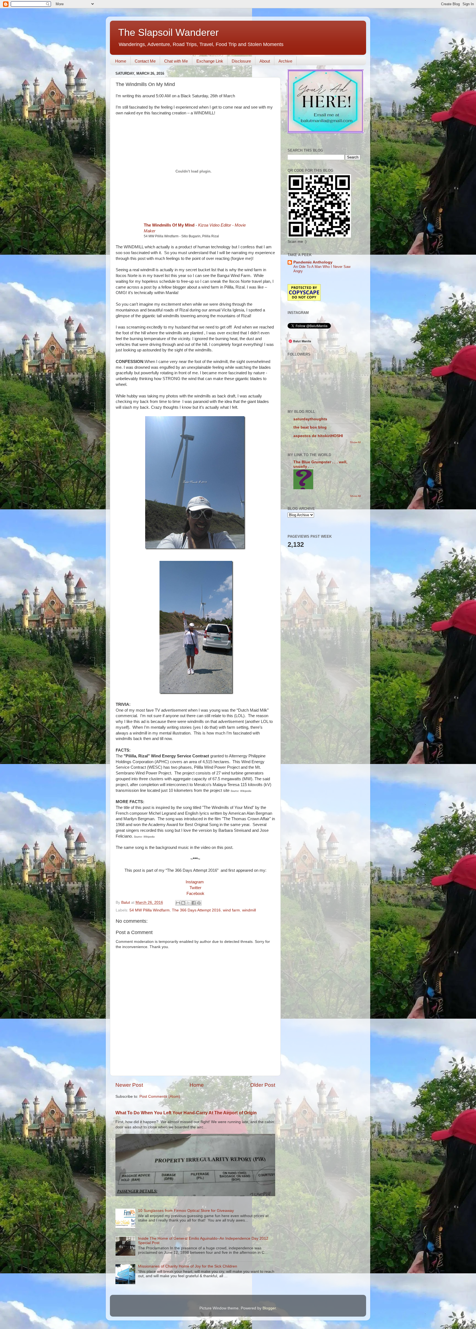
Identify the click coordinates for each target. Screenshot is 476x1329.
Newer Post (129, 1085)
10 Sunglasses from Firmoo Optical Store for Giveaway (186, 1211)
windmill (249, 910)
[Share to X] (188, 903)
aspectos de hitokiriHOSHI (318, 436)
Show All (355, 442)
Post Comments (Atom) (159, 1096)
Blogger (269, 1308)
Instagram (195, 882)
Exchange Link (209, 61)
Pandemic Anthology (312, 262)
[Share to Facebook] (193, 903)
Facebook (195, 893)
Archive (285, 61)
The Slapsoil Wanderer (168, 32)
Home (120, 61)
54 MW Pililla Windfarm (149, 910)
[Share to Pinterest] (199, 903)
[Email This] (178, 903)
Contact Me (145, 61)
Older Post (262, 1085)
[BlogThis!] (183, 903)
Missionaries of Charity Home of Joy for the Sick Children (187, 1266)
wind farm (231, 910)
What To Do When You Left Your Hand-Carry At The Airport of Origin (186, 1112)
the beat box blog (310, 427)
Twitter (195, 888)
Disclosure (241, 61)
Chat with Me (176, 61)
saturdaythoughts (310, 419)
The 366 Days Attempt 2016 (196, 910)
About (264, 61)
